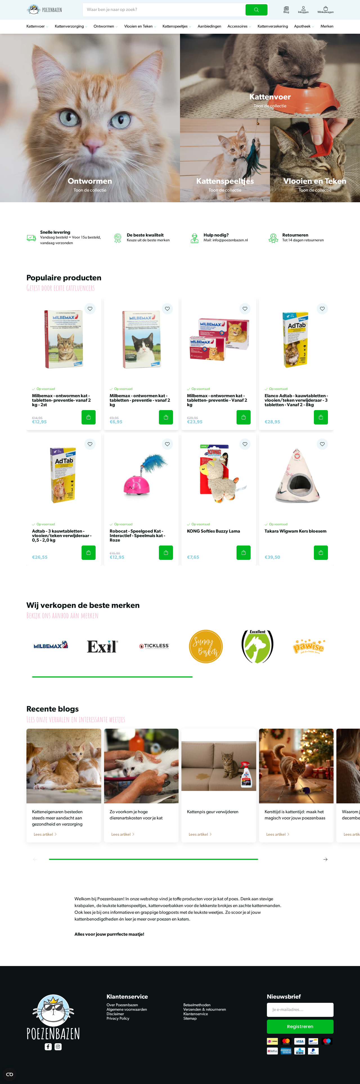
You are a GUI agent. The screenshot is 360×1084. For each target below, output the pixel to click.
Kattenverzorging (69, 26)
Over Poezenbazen (122, 1005)
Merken (327, 26)
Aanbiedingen (209, 26)
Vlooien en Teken (138, 26)
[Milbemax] (50, 646)
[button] (34, 859)
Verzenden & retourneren (204, 1010)
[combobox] (175, 10)
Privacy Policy (118, 1019)
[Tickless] (154, 646)
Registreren (300, 1026)
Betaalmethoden (197, 1005)
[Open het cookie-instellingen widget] (9, 1074)
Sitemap (190, 1019)
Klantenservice (195, 1014)
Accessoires (238, 26)
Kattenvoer (35, 26)
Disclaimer (115, 1014)
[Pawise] (309, 646)
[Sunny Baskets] (205, 646)
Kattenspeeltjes (175, 26)
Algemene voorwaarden (127, 1010)
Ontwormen (104, 26)
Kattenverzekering (273, 26)
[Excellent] (257, 646)
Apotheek (302, 26)
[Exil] (102, 646)
